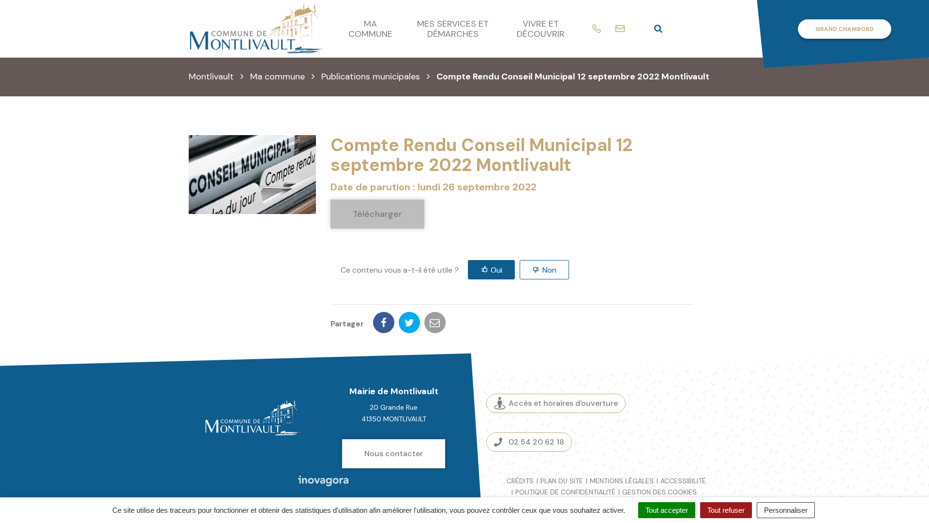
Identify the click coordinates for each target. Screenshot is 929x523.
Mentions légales (622, 481)
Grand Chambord (844, 29)
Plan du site (561, 481)
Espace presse (700, 422)
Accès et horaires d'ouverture (563, 403)
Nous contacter (393, 453)
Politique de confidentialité (565, 492)
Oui (496, 270)
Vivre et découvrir (541, 29)
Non (549, 270)
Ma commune (370, 29)
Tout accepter (666, 510)
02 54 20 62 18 (536, 442)
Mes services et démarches (453, 29)
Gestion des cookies (659, 492)
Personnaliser (786, 510)
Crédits (520, 481)
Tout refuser (726, 510)
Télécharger (377, 214)
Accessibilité (683, 481)
